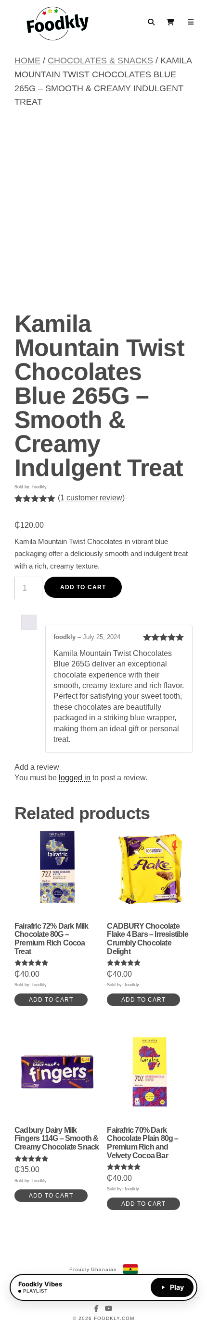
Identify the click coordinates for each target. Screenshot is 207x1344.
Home (27, 60)
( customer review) (91, 498)
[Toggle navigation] (191, 22)
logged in (75, 778)
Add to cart (83, 587)
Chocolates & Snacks (100, 60)
